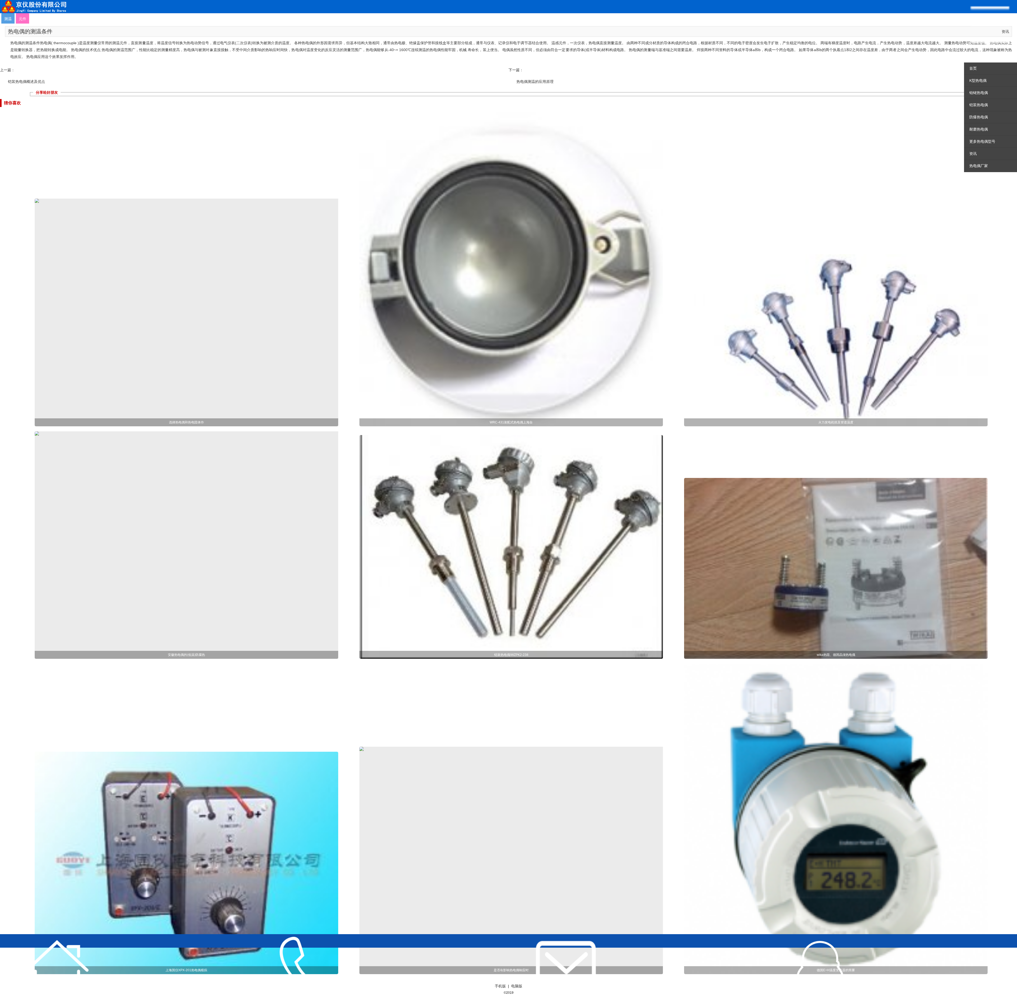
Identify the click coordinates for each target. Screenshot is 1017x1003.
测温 (8, 19)
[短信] (565, 968)
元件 (22, 19)
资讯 (973, 153)
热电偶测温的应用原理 (535, 81)
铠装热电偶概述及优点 (26, 81)
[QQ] (820, 968)
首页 (973, 68)
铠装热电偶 (978, 105)
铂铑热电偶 (978, 93)
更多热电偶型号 (982, 141)
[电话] (311, 968)
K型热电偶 (978, 80)
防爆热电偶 (978, 117)
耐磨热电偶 (978, 129)
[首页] (57, 968)
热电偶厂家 (978, 166)
